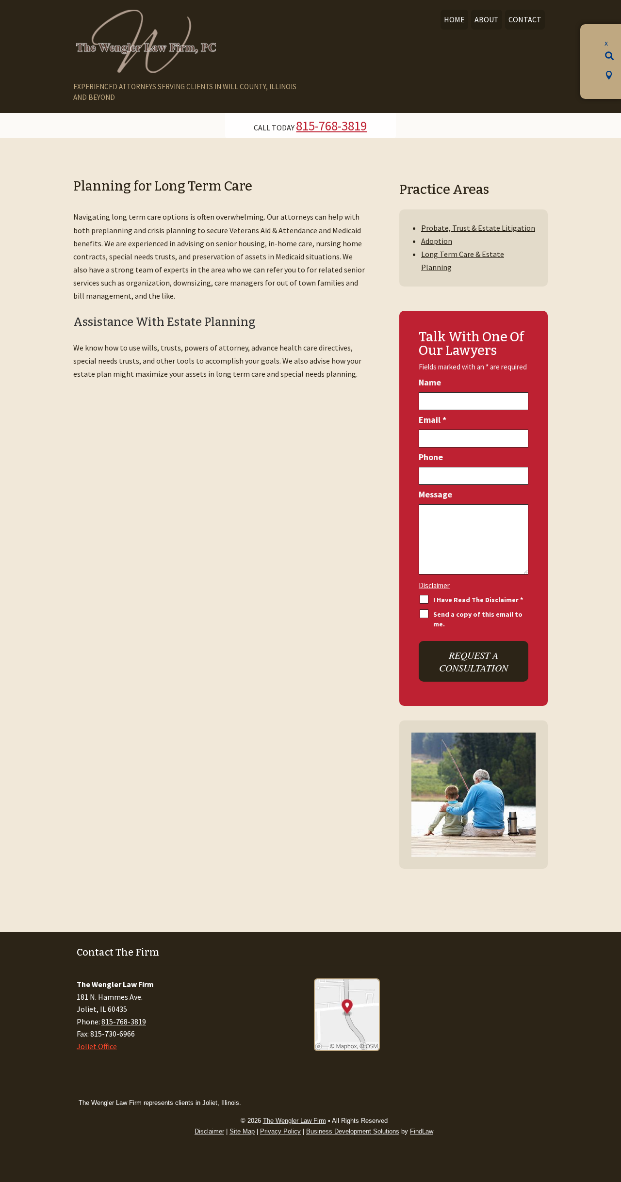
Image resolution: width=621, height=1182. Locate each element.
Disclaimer (434, 585)
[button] (609, 54)
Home (454, 19)
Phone (431, 457)
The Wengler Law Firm (294, 1120)
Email (432, 419)
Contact (524, 19)
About (486, 19)
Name (430, 382)
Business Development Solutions (352, 1131)
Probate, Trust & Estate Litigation (478, 228)
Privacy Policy (280, 1131)
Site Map (242, 1131)
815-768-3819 (331, 125)
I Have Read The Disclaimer (478, 599)
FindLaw (421, 1131)
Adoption (436, 241)
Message (435, 494)
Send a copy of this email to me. (478, 619)
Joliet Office (97, 1046)
